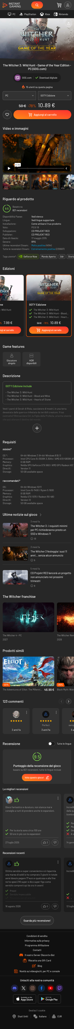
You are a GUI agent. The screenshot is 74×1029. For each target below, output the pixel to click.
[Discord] (14, 988)
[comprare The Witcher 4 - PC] (28, 617)
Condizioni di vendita (37, 936)
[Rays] (16, 714)
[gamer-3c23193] (9, 863)
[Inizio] (12, 5)
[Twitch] (59, 988)
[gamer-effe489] (70, 800)
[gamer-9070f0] (45, 714)
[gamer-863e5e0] (70, 863)
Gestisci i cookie (37, 1010)
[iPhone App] (24, 999)
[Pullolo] (9, 800)
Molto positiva (38, 245)
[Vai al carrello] (59, 5)
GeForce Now (30, 256)
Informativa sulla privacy (37, 940)
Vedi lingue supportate (42, 220)
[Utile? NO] (55, 843)
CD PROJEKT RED (40, 231)
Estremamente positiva (43, 249)
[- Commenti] (61, 701)
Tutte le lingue (64, 743)
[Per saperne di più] (31, 884)
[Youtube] (50, 988)
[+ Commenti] (68, 701)
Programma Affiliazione (37, 945)
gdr (62, 256)
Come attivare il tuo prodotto (46, 223)
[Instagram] (32, 988)
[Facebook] (41, 988)
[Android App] (49, 999)
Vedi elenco (37, 216)
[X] (23, 988)
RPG (33, 241)
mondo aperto (48, 256)
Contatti (37, 950)
